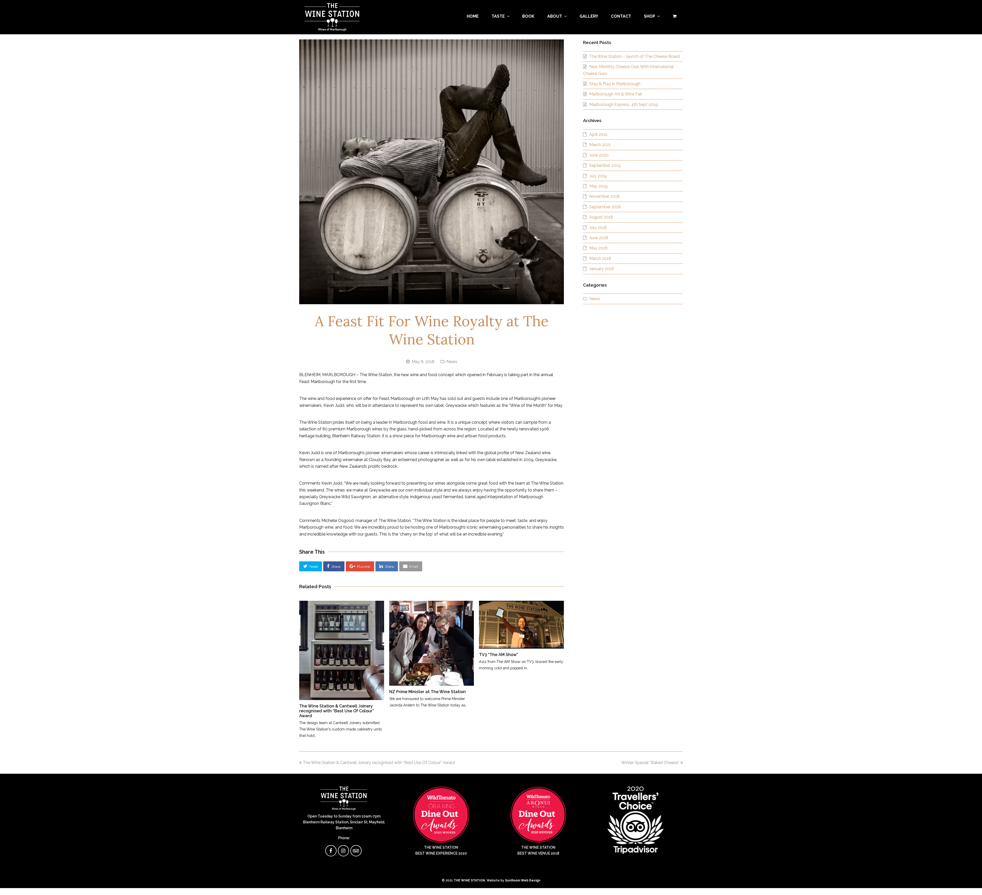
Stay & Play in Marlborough (614, 83)
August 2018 (601, 217)
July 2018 (598, 227)
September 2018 (605, 206)
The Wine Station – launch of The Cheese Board (634, 56)
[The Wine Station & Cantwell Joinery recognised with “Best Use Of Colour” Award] (341, 650)
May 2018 (598, 248)
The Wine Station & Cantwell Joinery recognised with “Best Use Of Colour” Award (336, 711)
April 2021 (598, 134)
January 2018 (601, 268)
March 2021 (600, 144)
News (452, 361)
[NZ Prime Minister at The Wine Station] (431, 643)
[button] (310, 566)
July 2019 (598, 175)
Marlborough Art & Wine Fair (615, 94)
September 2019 (605, 165)
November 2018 (604, 196)
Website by (513, 880)
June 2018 (598, 237)
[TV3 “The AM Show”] (521, 625)
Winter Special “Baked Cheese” (650, 762)
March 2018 (600, 258)
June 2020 (599, 155)
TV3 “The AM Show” (498, 654)
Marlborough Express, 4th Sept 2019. (624, 104)
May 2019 (598, 186)
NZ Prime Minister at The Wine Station (427, 691)
